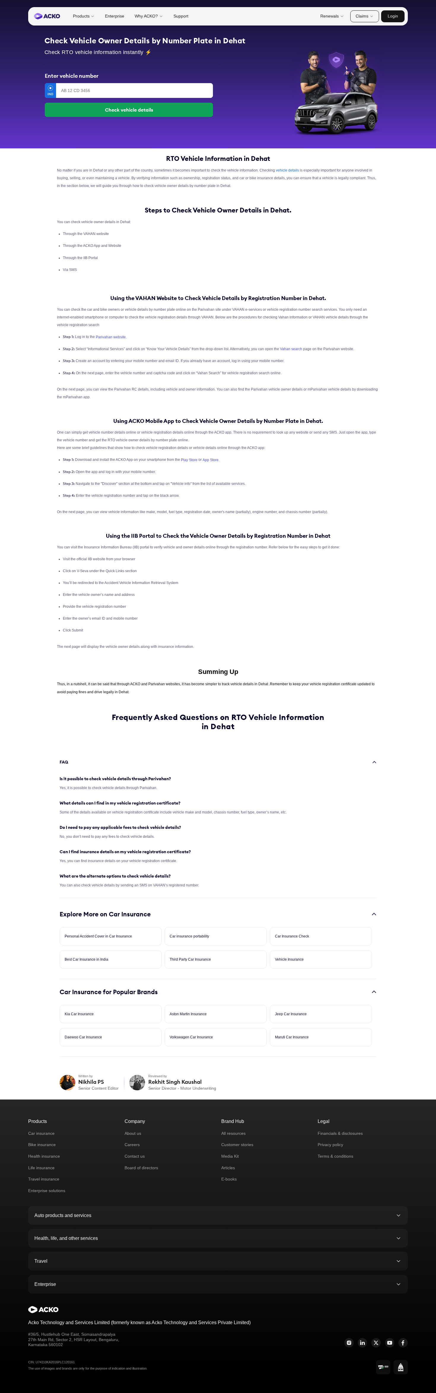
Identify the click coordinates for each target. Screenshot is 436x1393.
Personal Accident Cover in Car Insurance (98, 936)
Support (181, 16)
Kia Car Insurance (79, 1014)
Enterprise (114, 16)
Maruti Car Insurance (292, 1037)
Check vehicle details (129, 110)
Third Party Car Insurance (190, 959)
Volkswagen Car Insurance (191, 1037)
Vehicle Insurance (289, 959)
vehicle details (287, 170)
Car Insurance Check (292, 936)
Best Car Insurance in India (86, 959)
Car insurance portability (189, 936)
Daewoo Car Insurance (83, 1037)
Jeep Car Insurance (291, 1014)
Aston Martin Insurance (188, 1014)
